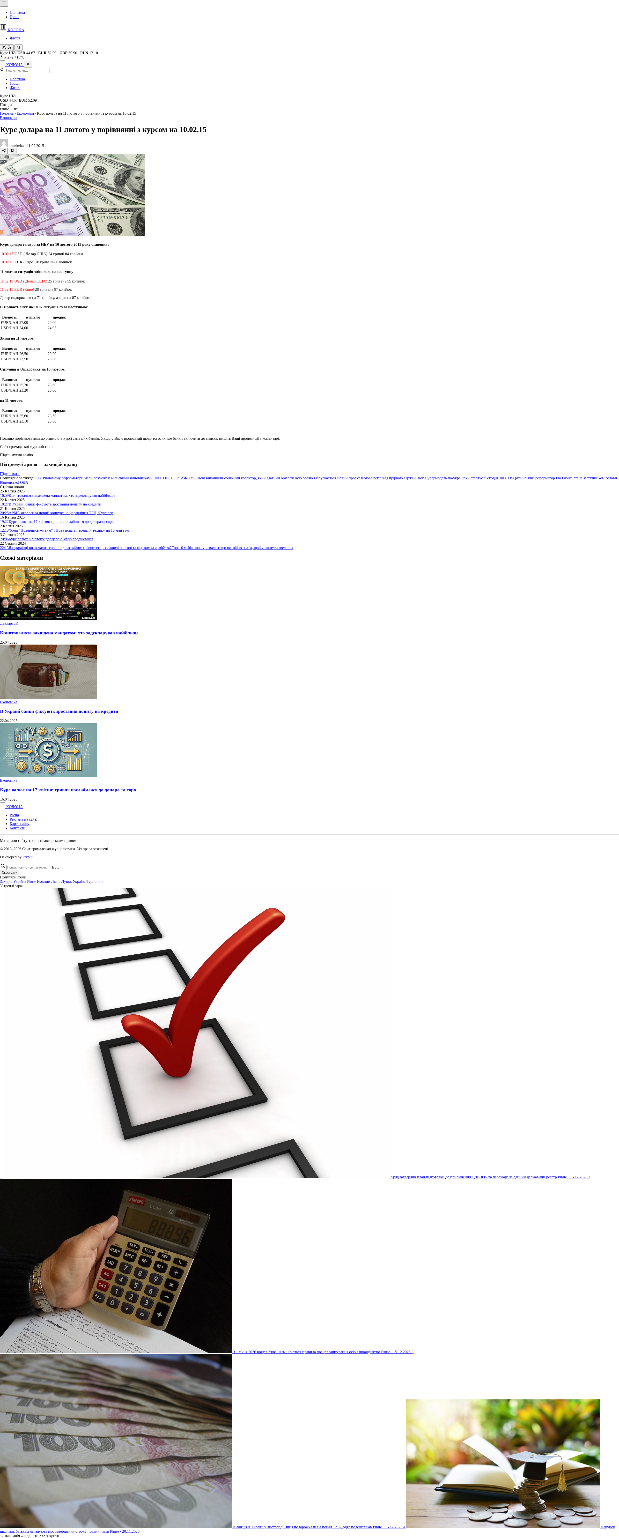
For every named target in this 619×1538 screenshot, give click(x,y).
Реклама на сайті (23, 819)
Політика (17, 12)
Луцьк (66, 881)
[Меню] (4, 3)
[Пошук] (18, 48)
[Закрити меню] (28, 64)
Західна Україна (13, 881)
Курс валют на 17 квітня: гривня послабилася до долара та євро (68, 789)
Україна (79, 881)
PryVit (27, 857)
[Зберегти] (12, 151)
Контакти (17, 828)
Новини (43, 881)
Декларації (9, 623)
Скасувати (9, 872)
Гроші (14, 17)
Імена (14, 815)
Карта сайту (19, 824)
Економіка (25, 113)
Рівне (31, 881)
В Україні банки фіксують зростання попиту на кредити (59, 711)
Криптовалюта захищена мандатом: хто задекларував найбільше (69, 632)
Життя (15, 38)
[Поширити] (4, 151)
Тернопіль (95, 881)
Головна (7, 113)
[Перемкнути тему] (7, 47)
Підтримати (10, 474)
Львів (55, 881)
